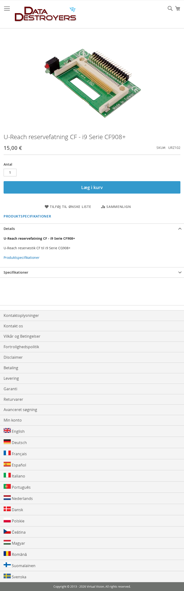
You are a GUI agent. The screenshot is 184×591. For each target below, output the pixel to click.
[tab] (92, 228)
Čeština (18, 532)
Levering (11, 378)
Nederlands (22, 498)
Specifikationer (16, 272)
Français (19, 453)
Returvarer (13, 399)
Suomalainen (23, 565)
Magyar (18, 543)
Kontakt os (13, 326)
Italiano (18, 476)
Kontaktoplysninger (21, 315)
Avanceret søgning (20, 409)
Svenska (18, 577)
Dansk (17, 509)
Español (18, 465)
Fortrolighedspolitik (21, 346)
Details (9, 228)
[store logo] (45, 14)
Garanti (10, 388)
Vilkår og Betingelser (22, 336)
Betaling (11, 367)
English (18, 431)
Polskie (17, 521)
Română (19, 554)
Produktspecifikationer (27, 216)
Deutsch (19, 442)
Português (21, 487)
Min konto (13, 420)
